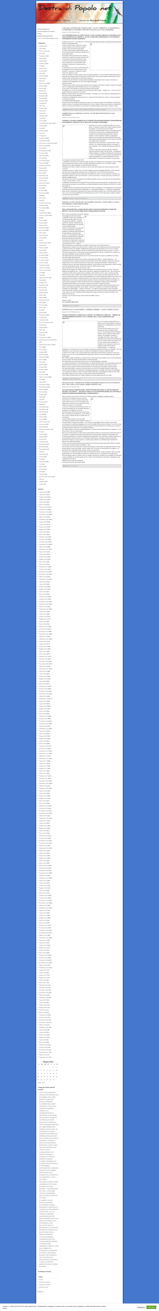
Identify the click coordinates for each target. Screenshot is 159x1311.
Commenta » (103, 109)
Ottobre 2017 (43, 756)
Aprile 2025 (42, 532)
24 (56, 1076)
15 (50, 1073)
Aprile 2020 (42, 681)
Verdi (40, 471)
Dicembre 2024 (43, 542)
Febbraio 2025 (43, 537)
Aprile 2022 (42, 621)
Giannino (42, 225)
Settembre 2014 (44, 848)
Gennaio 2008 (43, 1047)
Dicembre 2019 (43, 691)
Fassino (41, 180)
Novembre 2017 (44, 753)
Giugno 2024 (43, 557)
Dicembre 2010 (43, 960)
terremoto (42, 447)
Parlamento (92, 109)
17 (56, 1073)
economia (71, 198)
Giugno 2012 (43, 915)
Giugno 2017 (43, 766)
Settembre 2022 (44, 609)
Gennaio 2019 (43, 718)
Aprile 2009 (42, 1010)
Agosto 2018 (43, 731)
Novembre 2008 (44, 1022)
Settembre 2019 (44, 699)
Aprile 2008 (42, 1040)
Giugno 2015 (43, 826)
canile (41, 106)
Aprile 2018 (42, 741)
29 (50, 1080)
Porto (40, 362)
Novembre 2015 (44, 813)
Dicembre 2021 (43, 631)
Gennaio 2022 (43, 629)
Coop (40, 133)
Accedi (41, 1279)
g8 (40, 218)
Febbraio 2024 (43, 567)
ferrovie (41, 190)
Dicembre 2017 (43, 751)
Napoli (41, 312)
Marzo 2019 (42, 714)
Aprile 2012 (42, 920)
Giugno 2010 (43, 975)
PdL (40, 349)
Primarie (41, 369)
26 (41, 1080)
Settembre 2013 (44, 878)
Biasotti (41, 88)
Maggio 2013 (43, 888)
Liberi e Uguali (43, 270)
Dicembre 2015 (43, 811)
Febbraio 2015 (43, 836)
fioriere (41, 198)
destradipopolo (43, 150)
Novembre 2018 (44, 723)
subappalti (42, 442)
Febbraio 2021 (43, 656)
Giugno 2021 (43, 646)
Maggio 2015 (43, 828)
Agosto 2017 (43, 761)
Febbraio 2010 (43, 985)
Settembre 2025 (44, 519)
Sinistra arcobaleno (45, 429)
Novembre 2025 (44, 514)
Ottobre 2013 (43, 875)
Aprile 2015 (42, 831)
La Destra (42, 258)
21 (47, 1076)
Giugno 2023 (43, 587)
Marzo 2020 (42, 684)
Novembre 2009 (44, 992)
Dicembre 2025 (43, 512)
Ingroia (41, 250)
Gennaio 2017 (43, 778)
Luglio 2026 (42, 494)
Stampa (41, 437)
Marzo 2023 (42, 594)
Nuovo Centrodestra (45, 322)
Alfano (41, 58)
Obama (41, 325)
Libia (40, 272)
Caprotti (41, 111)
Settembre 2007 (44, 1057)
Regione (41, 389)
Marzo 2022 (42, 624)
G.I (43, 1292)
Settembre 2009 (44, 997)
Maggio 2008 (43, 1037)
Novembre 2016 (44, 783)
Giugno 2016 (43, 796)
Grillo (40, 238)
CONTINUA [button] (151, 1307)
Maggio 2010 (43, 977)
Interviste (41, 253)
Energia (41, 168)
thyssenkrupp (43, 449)
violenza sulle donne (45, 476)
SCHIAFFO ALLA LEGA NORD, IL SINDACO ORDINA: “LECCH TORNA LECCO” (90, 309)
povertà (41, 364)
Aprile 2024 (42, 562)
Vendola (41, 469)
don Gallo (42, 158)
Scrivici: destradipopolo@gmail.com (47, 38)
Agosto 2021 (43, 641)
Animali (41, 68)
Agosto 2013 (43, 880)
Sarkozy (41, 417)
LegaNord (71, 378)
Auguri (41, 78)
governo (41, 230)
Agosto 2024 (43, 552)
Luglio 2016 (42, 793)
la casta (81, 109)
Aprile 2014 (42, 860)
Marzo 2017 (42, 773)
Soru (40, 432)
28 (47, 1080)
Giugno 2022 (43, 616)
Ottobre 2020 (43, 666)
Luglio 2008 (42, 1032)
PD (40, 347)
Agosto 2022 (43, 611)
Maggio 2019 (43, 709)
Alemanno (42, 56)
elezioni (41, 163)
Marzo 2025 (42, 534)
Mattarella (42, 292)
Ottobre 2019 (43, 696)
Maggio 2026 (43, 499)
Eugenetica (42, 175)
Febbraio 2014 (43, 865)
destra (41, 148)
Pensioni (41, 354)
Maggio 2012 (43, 918)
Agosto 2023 (43, 582)
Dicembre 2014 (43, 840)
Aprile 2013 (42, 890)
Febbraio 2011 (43, 955)
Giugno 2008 (43, 1035)
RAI (40, 379)
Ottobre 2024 (43, 547)
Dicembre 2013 (43, 870)
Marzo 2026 (42, 504)
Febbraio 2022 (43, 626)
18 (38, 1076)
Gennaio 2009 (43, 1017)
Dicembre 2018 (43, 721)
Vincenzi (41, 474)
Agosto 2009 (43, 1000)
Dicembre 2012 (43, 900)
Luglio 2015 (42, 823)
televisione (42, 444)
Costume (71, 109)
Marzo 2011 (42, 953)
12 (41, 1073)
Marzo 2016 (42, 803)
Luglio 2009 (42, 1002)
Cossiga (41, 136)
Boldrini (41, 91)
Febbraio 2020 (43, 686)
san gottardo (43, 407)
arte (40, 73)
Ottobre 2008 (43, 1025)
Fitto (40, 200)
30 (53, 1080)
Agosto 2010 (43, 970)
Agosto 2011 (43, 940)
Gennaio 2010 (43, 987)
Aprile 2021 (42, 651)
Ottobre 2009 (43, 995)
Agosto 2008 (43, 1030)
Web (40, 479)
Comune (41, 131)
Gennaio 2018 (43, 748)
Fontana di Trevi (44, 203)
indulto (41, 245)
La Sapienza (43, 260)
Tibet (40, 452)
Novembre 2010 (44, 962)
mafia (40, 280)
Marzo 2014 (42, 863)
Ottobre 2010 (43, 965)
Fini (40, 195)
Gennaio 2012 (43, 928)
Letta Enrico (42, 267)
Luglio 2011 (42, 943)
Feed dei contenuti (44, 1282)
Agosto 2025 (43, 522)
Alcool (41, 53)
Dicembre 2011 (43, 930)
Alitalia (41, 61)
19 (41, 1076)
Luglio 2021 (42, 644)
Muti (40, 310)
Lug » (43, 1082)
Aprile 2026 (42, 502)
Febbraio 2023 (43, 596)
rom (40, 399)
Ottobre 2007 (43, 1055)
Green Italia (42, 235)
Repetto (41, 394)
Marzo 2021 (42, 654)
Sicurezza (42, 424)
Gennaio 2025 (43, 539)
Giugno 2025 (43, 527)
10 (56, 1070)
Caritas (41, 113)
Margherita (86, 109)
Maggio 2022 (43, 619)
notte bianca (42, 320)
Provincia (42, 374)
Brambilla (42, 96)
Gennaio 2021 (43, 659)
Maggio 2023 (43, 589)
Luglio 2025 (42, 524)
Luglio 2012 (42, 913)
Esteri (41, 173)
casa (40, 118)
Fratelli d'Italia (43, 213)
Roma (41, 402)
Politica (97, 109)
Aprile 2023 (42, 591)
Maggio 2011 (43, 948)
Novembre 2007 (44, 1052)
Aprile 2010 (42, 980)
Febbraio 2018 (43, 746)
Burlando (42, 101)
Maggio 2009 (43, 1007)
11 (38, 1073)
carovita (41, 116)
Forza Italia (42, 208)
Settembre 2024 (44, 549)
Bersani (41, 86)
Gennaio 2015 (43, 838)
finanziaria (42, 193)
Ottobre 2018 (43, 726)
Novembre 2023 (44, 574)
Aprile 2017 (42, 771)
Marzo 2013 (42, 893)
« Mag (39, 1082)
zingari (41, 484)
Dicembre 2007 (43, 1050)
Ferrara (41, 185)
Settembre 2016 (44, 788)
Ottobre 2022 (43, 606)
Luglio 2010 (42, 972)
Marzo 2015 (42, 833)
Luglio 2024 (42, 554)
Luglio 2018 (42, 733)
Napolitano (42, 315)
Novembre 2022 (44, 604)
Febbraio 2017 (43, 776)
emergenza (77, 198)
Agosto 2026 (43, 492)
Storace (41, 439)
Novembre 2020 (44, 664)
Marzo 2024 (42, 564)
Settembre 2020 (44, 669)
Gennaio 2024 (43, 569)
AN (40, 66)
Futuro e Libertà (43, 215)
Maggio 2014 (43, 858)
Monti (40, 302)
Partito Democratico (45, 344)
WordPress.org (43, 1287)
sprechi (41, 434)
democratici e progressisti (46, 143)
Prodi (40, 372)
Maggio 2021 (43, 649)
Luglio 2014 (42, 853)
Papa (40, 335)
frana (40, 210)
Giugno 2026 (43, 497)
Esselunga (42, 170)
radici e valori (43, 377)
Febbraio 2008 (43, 1045)
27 (44, 1080)
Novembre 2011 (44, 933)
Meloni (41, 295)
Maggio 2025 (43, 529)
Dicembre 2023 (43, 572)
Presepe (41, 367)
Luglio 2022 (42, 614)
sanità (41, 414)
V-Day (41, 464)
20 (44, 1076)
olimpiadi (42, 327)
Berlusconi (42, 83)
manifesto (42, 282)
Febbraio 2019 (43, 716)
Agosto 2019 (43, 701)
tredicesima (42, 454)
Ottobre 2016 (43, 786)
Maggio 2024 (43, 559)
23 (53, 1076)
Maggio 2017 (43, 768)
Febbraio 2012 (43, 925)
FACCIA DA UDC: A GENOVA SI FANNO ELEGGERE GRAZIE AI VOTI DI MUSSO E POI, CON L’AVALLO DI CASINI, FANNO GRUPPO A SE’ (91, 383)
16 (53, 1073)
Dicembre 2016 (43, 781)
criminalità (42, 140)
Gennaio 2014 (43, 868)
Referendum (43, 387)
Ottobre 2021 (43, 636)
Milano (41, 297)
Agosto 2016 (43, 791)
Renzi (41, 392)
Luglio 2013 (42, 883)
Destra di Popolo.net (79, 14)
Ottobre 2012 (43, 905)
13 (44, 1073)
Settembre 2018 (44, 728)
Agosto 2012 (43, 910)
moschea (42, 305)
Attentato (41, 76)
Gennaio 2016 (43, 808)
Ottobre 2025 (43, 517)
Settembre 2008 (44, 1027)
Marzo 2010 (42, 982)
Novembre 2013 (44, 873)
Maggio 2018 (43, 738)
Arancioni (42, 71)
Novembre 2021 (44, 634)
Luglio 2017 (42, 763)
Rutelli (41, 404)
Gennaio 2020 (43, 689)
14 (47, 1073)
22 (50, 1076)
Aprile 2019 (42, 711)
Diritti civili (42, 155)
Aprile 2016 (42, 801)
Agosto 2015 (43, 821)
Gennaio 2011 (43, 958)
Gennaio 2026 (43, 509)
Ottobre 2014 (43, 845)
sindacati (41, 427)
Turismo (41, 456)
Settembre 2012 (44, 908)
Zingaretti (42, 481)
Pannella (41, 332)
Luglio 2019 (42, 704)
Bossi (40, 93)
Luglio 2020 (42, 674)
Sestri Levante (43, 422)
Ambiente (42, 63)
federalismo (42, 183)
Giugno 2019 (43, 706)
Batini (41, 81)
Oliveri (41, 330)
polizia (41, 359)
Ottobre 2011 (43, 935)
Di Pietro (41, 153)
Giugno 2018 (43, 736)
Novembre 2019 (44, 694)
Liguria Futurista (44, 277)
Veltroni (41, 466)
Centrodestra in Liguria (46, 123)
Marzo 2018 (42, 743)
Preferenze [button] (141, 1307)
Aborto (41, 48)
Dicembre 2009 (43, 990)
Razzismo (42, 384)
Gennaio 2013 (43, 898)
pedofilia (41, 352)
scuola (41, 419)
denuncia (42, 145)
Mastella (41, 290)
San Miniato (42, 412)
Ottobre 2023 (43, 577)
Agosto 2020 (43, 671)
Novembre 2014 (44, 843)
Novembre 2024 (44, 544)
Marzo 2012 (42, 923)
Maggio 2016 (43, 798)
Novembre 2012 (44, 903)
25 (38, 1080)
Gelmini (41, 220)
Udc (70, 465)
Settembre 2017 (44, 758)
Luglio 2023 (42, 584)
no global (42, 317)
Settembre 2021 (44, 639)
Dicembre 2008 (43, 1020)
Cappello (42, 108)
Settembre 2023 (44, 579)
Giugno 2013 (43, 885)
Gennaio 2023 (43, 599)
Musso (41, 307)
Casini (41, 121)
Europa (41, 178)
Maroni (41, 287)
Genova (41, 223)
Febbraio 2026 (43, 507)
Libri (40, 275)
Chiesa (41, 126)
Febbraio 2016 (43, 806)
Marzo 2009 (42, 1012)
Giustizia (76, 109)
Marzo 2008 (42, 1042)
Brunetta (41, 98)
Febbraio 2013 (43, 895)
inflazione (42, 248)
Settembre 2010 (44, 967)
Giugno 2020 (43, 676)
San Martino (42, 409)
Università (42, 461)
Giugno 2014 (43, 855)
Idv (40, 240)
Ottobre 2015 (43, 816)
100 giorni (42, 46)
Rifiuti (41, 397)
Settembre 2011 (43, 938)
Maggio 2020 (43, 679)
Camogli (41, 103)
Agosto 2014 (43, 850)
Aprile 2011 (42, 950)
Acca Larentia (43, 51)
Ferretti (41, 188)
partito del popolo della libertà (48, 340)
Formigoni (42, 205)
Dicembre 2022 (43, 601)
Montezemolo (43, 300)
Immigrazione (43, 243)
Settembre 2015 (44, 818)
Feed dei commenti (44, 1284)
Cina (40, 128)
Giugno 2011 (43, 945)
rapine (41, 382)
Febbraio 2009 (43, 1015)
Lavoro (70, 305)
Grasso (41, 233)
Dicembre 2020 (43, 661)
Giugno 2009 (43, 1005)
